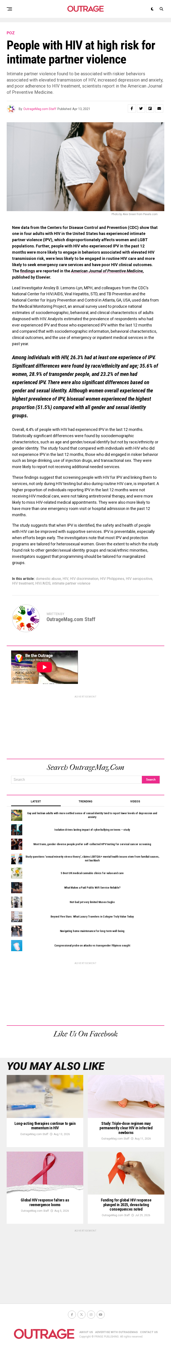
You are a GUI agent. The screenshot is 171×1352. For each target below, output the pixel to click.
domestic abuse (48, 579)
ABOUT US (86, 1332)
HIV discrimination (84, 579)
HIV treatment (23, 583)
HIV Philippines (112, 579)
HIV (65, 579)
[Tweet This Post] (141, 108)
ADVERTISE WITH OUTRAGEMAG (116, 1332)
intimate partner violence (71, 583)
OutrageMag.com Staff (39, 109)
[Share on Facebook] (132, 108)
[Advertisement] (85, 726)
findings (27, 271)
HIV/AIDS (43, 583)
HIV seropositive (139, 579)
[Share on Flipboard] (150, 108)
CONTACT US (149, 1332)
